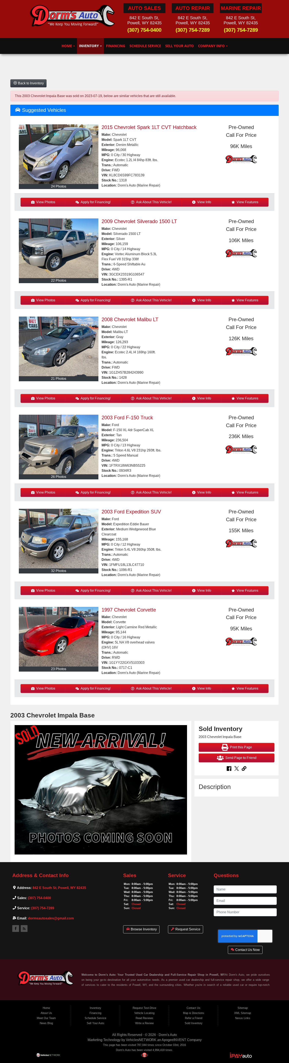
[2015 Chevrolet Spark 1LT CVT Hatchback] (58, 154)
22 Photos (58, 280)
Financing (115, 46)
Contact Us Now (247, 950)
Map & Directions (193, 1013)
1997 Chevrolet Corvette (129, 610)
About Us (46, 1013)
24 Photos (58, 186)
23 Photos (58, 669)
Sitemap (243, 1008)
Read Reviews (144, 1018)
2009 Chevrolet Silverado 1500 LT (139, 221)
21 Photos (58, 378)
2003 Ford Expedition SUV (131, 511)
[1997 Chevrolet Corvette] (58, 637)
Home (67, 46)
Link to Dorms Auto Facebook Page (15, 928)
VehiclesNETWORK (141, 1040)
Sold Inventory (193, 1023)
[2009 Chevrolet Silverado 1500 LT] (58, 248)
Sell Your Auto (179, 46)
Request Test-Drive (144, 1008)
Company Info (212, 46)
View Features (247, 202)
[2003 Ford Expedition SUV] (58, 538)
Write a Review (144, 1023)
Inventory (89, 46)
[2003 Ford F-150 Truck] (58, 444)
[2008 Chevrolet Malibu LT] (58, 346)
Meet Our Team (46, 1018)
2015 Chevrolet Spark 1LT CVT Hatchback (149, 127)
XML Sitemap (242, 1013)
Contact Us (193, 1008)
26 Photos (58, 477)
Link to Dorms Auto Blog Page (24, 928)
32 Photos (58, 571)
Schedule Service (145, 46)
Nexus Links (242, 1018)
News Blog (46, 1023)
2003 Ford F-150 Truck (127, 417)
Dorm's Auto (168, 1035)
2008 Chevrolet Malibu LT (130, 319)
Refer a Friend (193, 1018)
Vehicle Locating (144, 1013)
